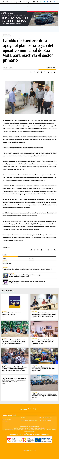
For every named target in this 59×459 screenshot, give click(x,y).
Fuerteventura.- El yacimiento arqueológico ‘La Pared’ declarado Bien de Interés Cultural (27, 269)
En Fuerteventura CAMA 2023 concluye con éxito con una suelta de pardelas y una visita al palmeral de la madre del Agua (14, 368)
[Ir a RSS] (38, 409)
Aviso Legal (24, 417)
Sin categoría (6, 247)
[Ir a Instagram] (33, 409)
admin (3, 316)
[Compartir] (40, 1)
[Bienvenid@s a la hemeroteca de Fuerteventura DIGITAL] (15, 302)
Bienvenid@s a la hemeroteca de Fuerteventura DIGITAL (11, 313)
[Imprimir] (37, 1)
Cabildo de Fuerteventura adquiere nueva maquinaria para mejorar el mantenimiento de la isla (44, 395)
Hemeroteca (7, 35)
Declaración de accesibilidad (29, 420)
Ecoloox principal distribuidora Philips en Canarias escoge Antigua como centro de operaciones (24, 275)
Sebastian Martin (7, 68)
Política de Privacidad (46, 417)
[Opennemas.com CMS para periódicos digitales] (29, 450)
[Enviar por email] (34, 1)
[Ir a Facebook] (28, 409)
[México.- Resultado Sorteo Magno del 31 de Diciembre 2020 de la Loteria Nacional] (5, 282)
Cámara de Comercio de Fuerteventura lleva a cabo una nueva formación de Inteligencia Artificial (43, 341)
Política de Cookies (45, 420)
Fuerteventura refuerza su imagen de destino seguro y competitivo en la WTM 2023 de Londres (43, 368)
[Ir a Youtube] (36, 409)
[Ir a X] (31, 409)
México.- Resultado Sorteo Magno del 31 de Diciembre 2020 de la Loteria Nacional (26, 282)
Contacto (5, 422)
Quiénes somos (7, 419)
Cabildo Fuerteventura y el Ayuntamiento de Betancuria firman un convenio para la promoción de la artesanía (14, 379)
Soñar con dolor (7, 263)
